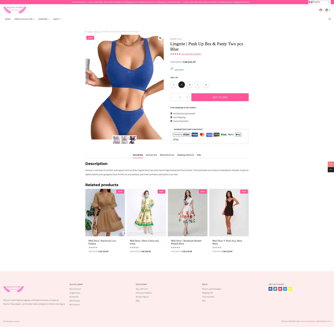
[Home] (86, 32)
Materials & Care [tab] (167, 155)
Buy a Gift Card (142, 289)
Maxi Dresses (74, 300)
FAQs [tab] (199, 155)
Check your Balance (144, 293)
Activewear (74, 297)
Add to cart (220, 97)
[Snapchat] (290, 289)
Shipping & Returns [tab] (185, 155)
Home (8, 19)
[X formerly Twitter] (285, 289)
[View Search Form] (329, 19)
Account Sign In (142, 297)
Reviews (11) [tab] (151, 155)
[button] (323, 10)
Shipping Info (207, 293)
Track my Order (208, 297)
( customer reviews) (191, 54)
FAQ (203, 300)
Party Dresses (75, 289)
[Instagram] (275, 289)
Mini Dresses (74, 304)
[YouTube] (280, 289)
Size (172, 77)
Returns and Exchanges (211, 289)
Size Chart (179, 69)
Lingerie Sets (74, 293)
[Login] (322, 10)
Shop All (176, 39)
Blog (138, 300)
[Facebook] (270, 289)
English (316, 2)
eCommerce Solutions (308, 321)
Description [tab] (138, 155)
